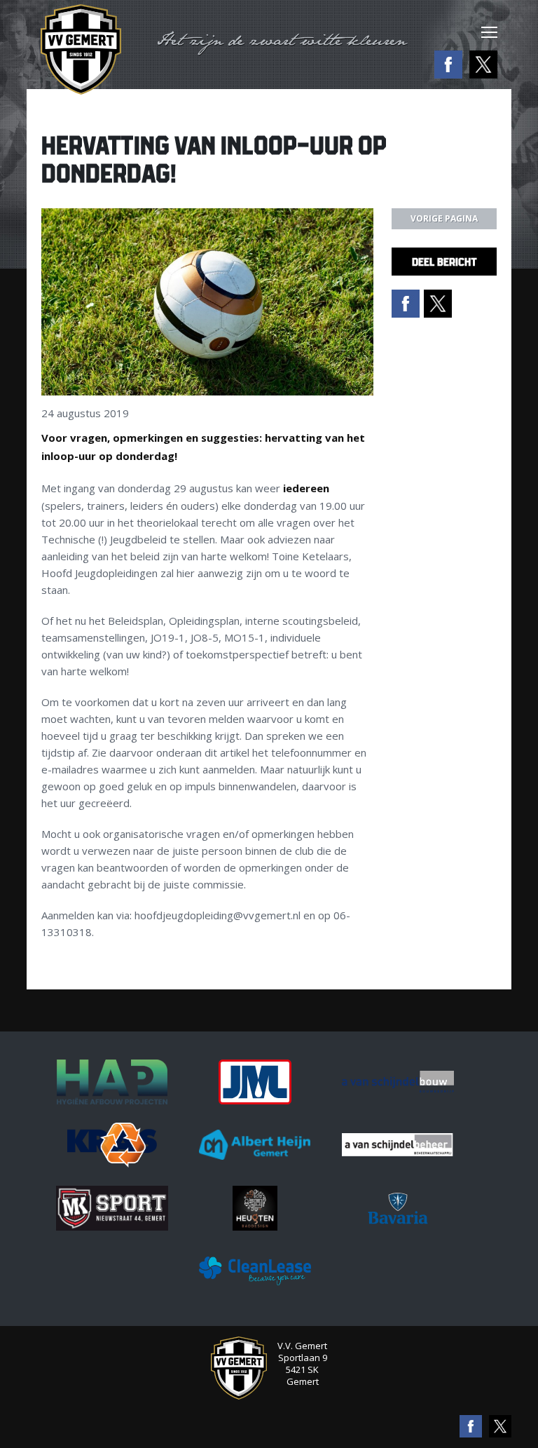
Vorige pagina (444, 218)
